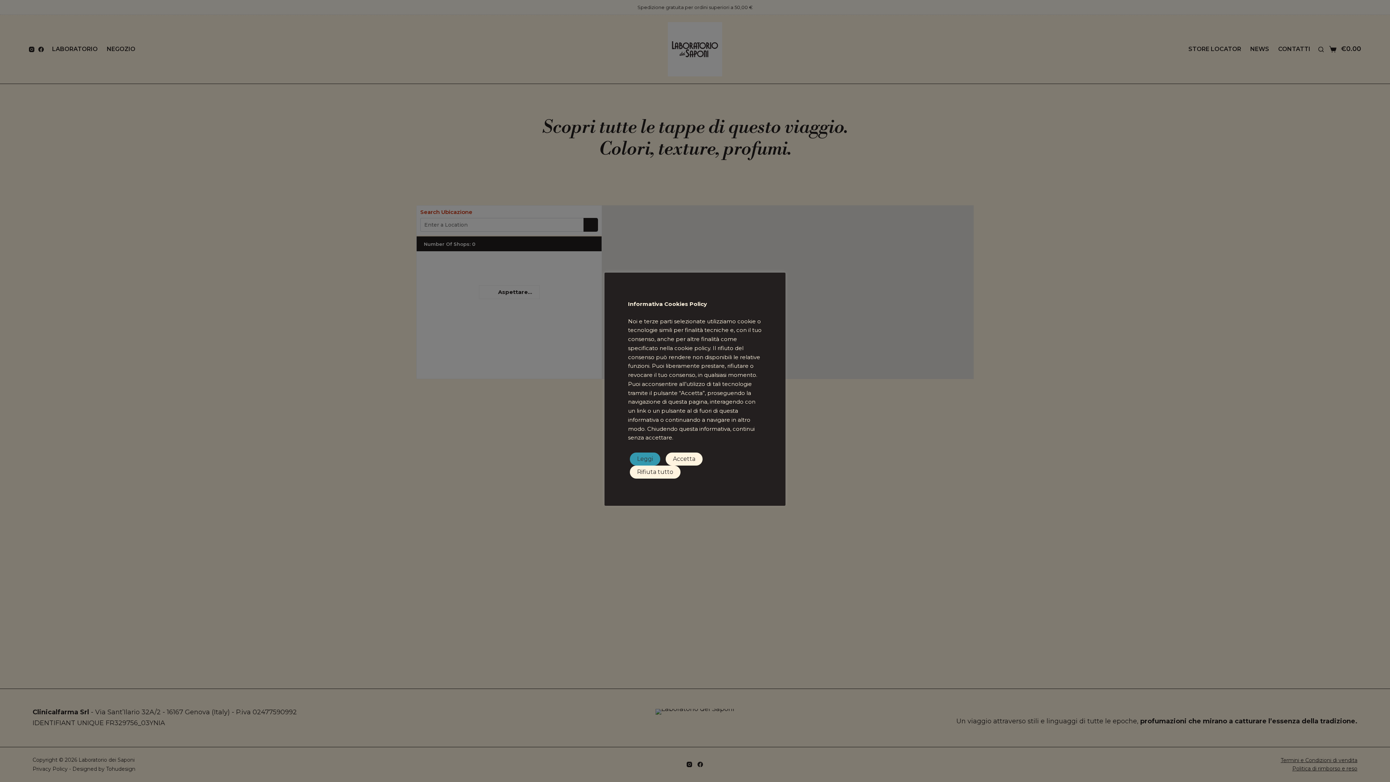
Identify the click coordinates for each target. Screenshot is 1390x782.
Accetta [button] (684, 458)
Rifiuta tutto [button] (655, 471)
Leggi (645, 458)
